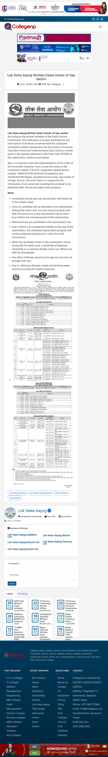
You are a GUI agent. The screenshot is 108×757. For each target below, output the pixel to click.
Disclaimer (63, 695)
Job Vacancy (38, 677)
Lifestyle (62, 735)
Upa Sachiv (14, 497)
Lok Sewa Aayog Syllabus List (22, 536)
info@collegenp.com (15, 19)
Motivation (38, 713)
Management (14, 691)
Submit (12, 583)
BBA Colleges (14, 699)
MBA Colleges (14, 721)
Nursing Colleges (16, 717)
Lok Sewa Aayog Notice (56, 535)
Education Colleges (12, 728)
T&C (60, 708)
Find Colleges (62, 715)
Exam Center (61, 492)
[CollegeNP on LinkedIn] (102, 19)
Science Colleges (16, 713)
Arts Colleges (14, 735)
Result (35, 682)
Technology (38, 708)
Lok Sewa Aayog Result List (23, 542)
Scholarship (38, 695)
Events (35, 726)
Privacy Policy (62, 702)
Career (35, 717)
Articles (36, 699)
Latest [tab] (10, 593)
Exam (22, 84)
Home (61, 677)
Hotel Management (14, 706)
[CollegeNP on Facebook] (93, 19)
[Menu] (63, 84)
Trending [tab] (22, 593)
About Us (63, 682)
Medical (11, 686)
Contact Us (62, 689)
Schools (62, 721)
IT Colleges (13, 682)
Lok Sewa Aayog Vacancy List (57, 542)
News (35, 686)
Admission (37, 691)
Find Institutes (63, 728)
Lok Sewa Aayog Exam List (23, 549)
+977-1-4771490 (14, 521)
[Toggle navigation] (100, 27)
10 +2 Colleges (15, 677)
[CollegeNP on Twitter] (98, 19)
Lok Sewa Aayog (17, 492)
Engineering (13, 695)
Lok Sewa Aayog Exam (40, 492)
